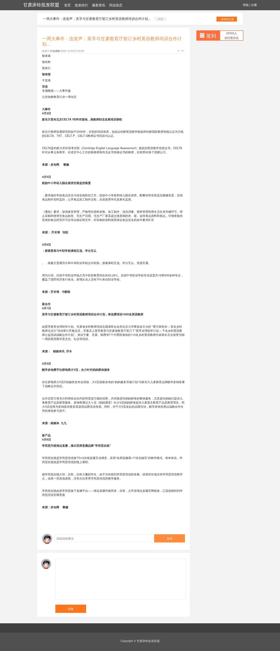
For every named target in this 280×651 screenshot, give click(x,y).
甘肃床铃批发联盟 (41, 4)
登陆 (246, 5)
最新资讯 (98, 5)
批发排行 (81, 5)
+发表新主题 (227, 19)
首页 (67, 5)
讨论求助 (55, 51)
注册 (254, 5)
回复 (71, 609)
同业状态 (115, 5)
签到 (211, 35)
